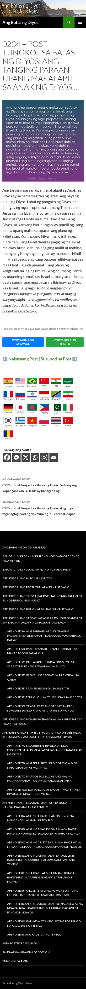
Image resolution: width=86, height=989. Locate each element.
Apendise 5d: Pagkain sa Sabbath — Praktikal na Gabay (43, 677)
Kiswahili (56, 399)
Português (32, 386)
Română (8, 438)
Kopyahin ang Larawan (23, 342)
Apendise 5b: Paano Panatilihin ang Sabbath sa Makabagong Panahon (42, 651)
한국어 (8, 425)
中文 (44, 386)
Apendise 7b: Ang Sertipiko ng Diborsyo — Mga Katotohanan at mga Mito (42, 765)
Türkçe (68, 425)
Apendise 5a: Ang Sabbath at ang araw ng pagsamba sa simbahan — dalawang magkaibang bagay (44, 636)
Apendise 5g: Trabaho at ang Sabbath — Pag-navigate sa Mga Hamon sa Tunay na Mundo (40, 708)
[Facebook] (7, 457)
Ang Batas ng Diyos (20, 22)
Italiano (68, 412)
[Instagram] (44, 457)
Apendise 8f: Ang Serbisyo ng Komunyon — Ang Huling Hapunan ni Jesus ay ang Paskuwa (43, 893)
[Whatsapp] (35, 457)
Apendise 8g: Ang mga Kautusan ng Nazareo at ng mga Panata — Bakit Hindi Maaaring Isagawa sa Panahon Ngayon (45, 908)
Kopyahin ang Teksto (65, 342)
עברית (32, 399)
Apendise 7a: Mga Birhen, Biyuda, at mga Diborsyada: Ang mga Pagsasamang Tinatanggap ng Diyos (44, 750)
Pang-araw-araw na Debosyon (26, 952)
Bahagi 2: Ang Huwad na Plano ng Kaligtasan (36, 569)
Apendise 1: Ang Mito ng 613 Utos (27, 578)
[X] (26, 457)
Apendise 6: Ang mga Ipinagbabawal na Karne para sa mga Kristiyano (42, 721)
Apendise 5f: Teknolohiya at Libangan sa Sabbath (44, 697)
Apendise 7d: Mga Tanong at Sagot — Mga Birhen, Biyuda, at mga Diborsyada (44, 792)
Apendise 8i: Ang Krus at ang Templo (34, 934)
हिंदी (56, 386)
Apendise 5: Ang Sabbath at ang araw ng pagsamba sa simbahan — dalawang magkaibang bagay (42, 620)
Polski (44, 425)
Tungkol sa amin (15, 961)
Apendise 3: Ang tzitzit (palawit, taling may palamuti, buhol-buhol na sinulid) (42, 598)
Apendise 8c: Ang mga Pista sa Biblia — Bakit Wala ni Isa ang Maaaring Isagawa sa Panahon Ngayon (44, 844)
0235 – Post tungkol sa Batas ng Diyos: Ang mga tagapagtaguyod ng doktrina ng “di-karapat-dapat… (39, 508)
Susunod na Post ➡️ (59, 358)
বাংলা (32, 412)
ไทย (56, 425)
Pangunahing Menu (80, 22)
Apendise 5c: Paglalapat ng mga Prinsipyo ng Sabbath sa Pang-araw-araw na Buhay (41, 664)
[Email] (53, 457)
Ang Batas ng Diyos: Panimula (24, 547)
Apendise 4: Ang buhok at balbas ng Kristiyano (38, 609)
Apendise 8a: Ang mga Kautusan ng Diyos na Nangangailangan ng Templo (40, 818)
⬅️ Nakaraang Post (20, 358)
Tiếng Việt (32, 425)
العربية (68, 386)
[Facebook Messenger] (16, 457)
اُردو (56, 412)
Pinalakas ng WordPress (17, 983)
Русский (20, 399)
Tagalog (44, 412)
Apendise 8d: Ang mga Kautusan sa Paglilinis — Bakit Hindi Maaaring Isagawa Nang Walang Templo (42, 860)
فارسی (68, 399)
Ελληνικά (20, 425)
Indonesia (44, 399)
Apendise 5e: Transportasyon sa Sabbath (38, 688)
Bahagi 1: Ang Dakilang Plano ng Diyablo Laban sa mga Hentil (40, 558)
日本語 (20, 412)
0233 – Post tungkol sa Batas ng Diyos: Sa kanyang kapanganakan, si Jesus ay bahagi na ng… (39, 485)
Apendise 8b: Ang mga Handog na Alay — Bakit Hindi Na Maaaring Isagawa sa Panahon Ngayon (44, 831)
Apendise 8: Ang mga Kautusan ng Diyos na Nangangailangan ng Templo (34, 805)
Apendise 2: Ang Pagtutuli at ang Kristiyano (36, 587)
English (20, 386)
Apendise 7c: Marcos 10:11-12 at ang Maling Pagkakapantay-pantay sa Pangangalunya (40, 779)
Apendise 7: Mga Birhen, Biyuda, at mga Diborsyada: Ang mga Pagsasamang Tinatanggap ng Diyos (41, 735)
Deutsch (8, 412)
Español (8, 386)
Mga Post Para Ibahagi (19, 943)
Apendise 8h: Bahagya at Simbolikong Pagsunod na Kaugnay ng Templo (44, 923)
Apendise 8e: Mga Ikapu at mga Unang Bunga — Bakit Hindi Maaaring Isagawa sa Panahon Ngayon (42, 877)
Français (8, 399)
